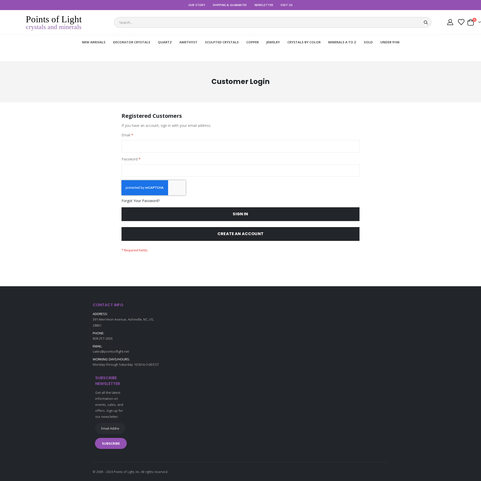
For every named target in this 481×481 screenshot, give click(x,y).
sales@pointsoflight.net (111, 351)
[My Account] (450, 22)
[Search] (426, 22)
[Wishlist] (461, 22)
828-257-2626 (102, 338)
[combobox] (272, 22)
